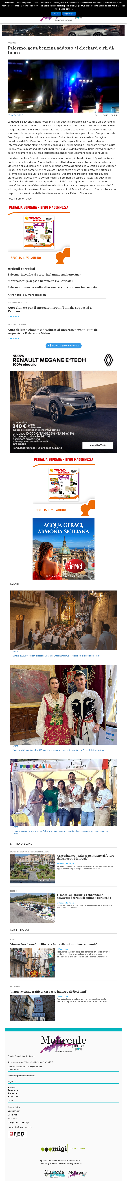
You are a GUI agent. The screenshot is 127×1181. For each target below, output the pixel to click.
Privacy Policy (14, 1107)
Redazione (12, 1119)
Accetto (56, 13)
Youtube (13, 1094)
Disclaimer (12, 1115)
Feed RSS (13, 1097)
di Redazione (15, 115)
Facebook (13, 1091)
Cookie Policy (14, 1111)
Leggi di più (69, 13)
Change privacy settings (18, 1123)
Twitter (13, 1088)
